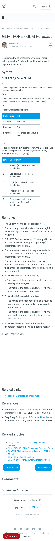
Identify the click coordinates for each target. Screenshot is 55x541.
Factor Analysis (44, 28)
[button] (34, 6)
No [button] (38, 507)
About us (10, 533)
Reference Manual (24, 28)
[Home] (8, 6)
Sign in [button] (44, 6)
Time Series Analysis (30, 409)
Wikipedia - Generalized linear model (22, 395)
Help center (7, 28)
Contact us (44, 533)
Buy (33, 533)
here (42, 223)
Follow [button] (50, 45)
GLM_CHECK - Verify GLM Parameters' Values (29, 460)
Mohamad (13, 43)
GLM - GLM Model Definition (21, 457)
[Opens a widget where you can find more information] (11, 536)
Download (22, 533)
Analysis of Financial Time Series (35, 417)
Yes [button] (21, 507)
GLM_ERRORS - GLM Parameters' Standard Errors (30, 448)
